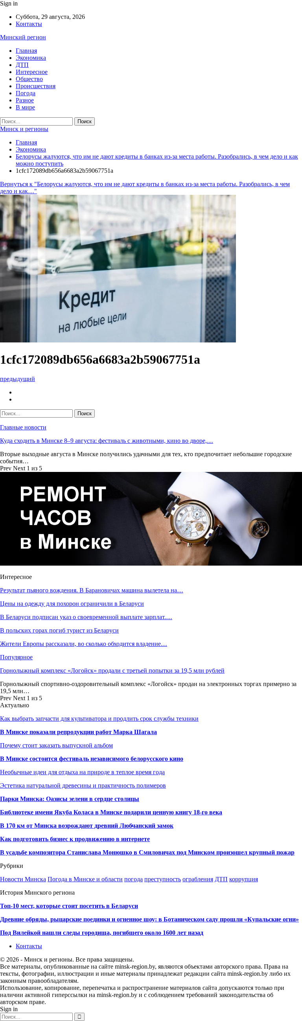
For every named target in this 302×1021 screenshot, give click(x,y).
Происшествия (35, 86)
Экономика (31, 57)
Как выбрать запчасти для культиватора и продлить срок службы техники (99, 718)
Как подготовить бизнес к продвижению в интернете (75, 839)
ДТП (22, 64)
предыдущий (17, 378)
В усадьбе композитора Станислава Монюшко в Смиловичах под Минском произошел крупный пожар (147, 852)
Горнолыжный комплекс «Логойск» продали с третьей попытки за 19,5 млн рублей (112, 670)
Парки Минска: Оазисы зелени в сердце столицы (69, 798)
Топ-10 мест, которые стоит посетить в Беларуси (69, 906)
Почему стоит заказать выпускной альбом (56, 745)
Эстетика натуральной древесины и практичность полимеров (83, 785)
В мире (25, 107)
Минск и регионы (24, 129)
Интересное (32, 71)
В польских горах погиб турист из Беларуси (59, 630)
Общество (29, 79)
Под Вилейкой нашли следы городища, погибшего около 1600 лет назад (101, 932)
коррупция (243, 879)
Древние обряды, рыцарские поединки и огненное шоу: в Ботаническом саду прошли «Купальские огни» (149, 919)
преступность (162, 879)
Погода (25, 93)
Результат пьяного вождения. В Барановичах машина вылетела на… (91, 590)
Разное (25, 100)
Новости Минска (23, 879)
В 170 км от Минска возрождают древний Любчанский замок (86, 825)
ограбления (197, 879)
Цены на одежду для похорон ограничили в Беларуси (72, 603)
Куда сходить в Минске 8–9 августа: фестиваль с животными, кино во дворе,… (106, 440)
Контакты (29, 23)
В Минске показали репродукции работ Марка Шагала (78, 732)
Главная (26, 50)
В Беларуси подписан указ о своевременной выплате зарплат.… (86, 617)
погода (133, 879)
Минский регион (23, 37)
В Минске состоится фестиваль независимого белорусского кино (91, 758)
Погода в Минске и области (85, 879)
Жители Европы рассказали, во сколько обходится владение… (83, 643)
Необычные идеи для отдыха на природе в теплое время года (82, 772)
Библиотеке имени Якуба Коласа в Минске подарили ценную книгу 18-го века (111, 812)
